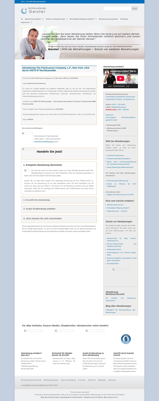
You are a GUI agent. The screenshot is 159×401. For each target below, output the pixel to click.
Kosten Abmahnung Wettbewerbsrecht (120, 167)
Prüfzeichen (92, 380)
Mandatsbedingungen (51, 380)
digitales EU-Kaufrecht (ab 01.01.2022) (120, 194)
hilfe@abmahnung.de (118, 107)
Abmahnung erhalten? (33, 19)
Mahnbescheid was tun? (115, 205)
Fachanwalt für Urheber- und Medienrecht (120, 99)
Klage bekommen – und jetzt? (117, 211)
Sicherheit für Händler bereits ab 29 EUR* (62, 354)
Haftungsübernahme (114, 249)
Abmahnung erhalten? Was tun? (31, 354)
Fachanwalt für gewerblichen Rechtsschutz (120, 97)
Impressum (25, 22)
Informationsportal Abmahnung (117, 181)
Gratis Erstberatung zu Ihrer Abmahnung (93, 354)
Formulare (81, 380)
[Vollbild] (135, 86)
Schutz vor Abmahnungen (55, 19)
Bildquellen (102, 380)
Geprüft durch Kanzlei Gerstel (123, 354)
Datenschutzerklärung (68, 380)
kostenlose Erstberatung (115, 155)
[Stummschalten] (132, 86)
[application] (120, 78)
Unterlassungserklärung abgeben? (119, 158)
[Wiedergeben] (106, 86)
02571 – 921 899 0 (118, 104)
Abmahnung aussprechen (108, 19)
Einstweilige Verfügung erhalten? (82, 19)
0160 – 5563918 (123, 109)
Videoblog (124, 19)
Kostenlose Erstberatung (44, 142)
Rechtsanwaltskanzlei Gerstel (31, 380)
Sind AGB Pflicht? (113, 263)
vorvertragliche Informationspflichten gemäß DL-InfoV (39, 385)
